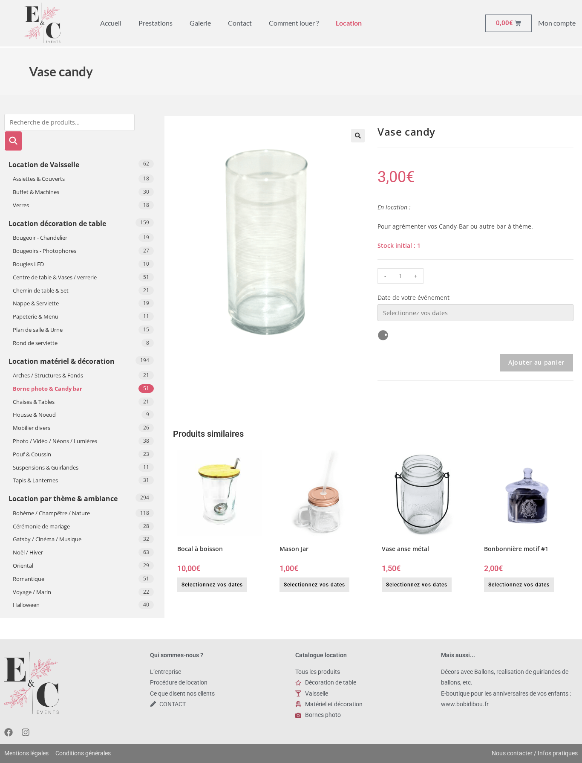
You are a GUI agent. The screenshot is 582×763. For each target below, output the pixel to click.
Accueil (110, 23)
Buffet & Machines (36, 192)
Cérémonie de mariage (41, 526)
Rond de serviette (35, 343)
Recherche (13, 141)
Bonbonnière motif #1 (516, 549)
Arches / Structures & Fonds (48, 375)
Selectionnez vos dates (212, 585)
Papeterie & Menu (35, 316)
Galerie (200, 23)
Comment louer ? (294, 23)
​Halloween (26, 605)
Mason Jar (293, 549)
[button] (358, 135)
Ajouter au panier (536, 362)
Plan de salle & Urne (38, 330)
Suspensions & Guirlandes (45, 467)
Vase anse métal (405, 549)
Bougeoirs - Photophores (44, 251)
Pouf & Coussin (32, 454)
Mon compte (557, 23)
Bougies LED (28, 264)
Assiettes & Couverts (39, 179)
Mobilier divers (31, 428)
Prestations (155, 23)
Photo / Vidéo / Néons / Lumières (55, 441)
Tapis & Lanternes (35, 480)
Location (349, 23)
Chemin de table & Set (41, 290)
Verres (21, 205)
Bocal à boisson (200, 549)
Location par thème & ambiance (63, 498)
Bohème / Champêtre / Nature (51, 513)
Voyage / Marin (32, 592)
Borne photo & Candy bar (47, 388)
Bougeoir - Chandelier (40, 237)
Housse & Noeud (34, 414)
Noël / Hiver (28, 552)
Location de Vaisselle (44, 164)
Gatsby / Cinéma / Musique (47, 539)
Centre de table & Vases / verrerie (55, 277)
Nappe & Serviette (36, 303)
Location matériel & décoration (62, 361)
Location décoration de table (57, 223)
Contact (240, 23)
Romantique (28, 579)
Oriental (23, 565)
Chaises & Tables (34, 402)
